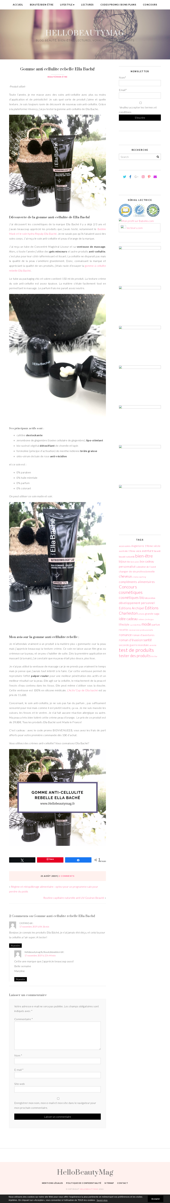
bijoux (123, 561)
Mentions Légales (52, 1183)
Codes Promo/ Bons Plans (118, 4)
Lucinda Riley (135, 625)
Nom (18, 1055)
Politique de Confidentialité (83, 1183)
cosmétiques (130, 592)
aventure (147, 551)
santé (147, 640)
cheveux (125, 576)
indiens (141, 619)
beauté (157, 551)
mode (146, 624)
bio (128, 561)
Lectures (87, 4)
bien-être (144, 556)
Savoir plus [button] (102, 1200)
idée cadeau (128, 619)
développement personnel (137, 603)
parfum (156, 624)
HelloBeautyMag (84, 32)
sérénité (152, 645)
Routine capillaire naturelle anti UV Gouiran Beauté (73, 897)
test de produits (136, 650)
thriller (154, 656)
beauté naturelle (127, 556)
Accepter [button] (155, 1199)
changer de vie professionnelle (137, 571)
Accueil (18, 4)
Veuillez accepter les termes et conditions (138, 110)
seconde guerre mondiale (134, 644)
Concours (150, 4)
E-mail (19, 1069)
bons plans (135, 562)
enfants (141, 614)
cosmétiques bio (131, 597)
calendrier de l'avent (146, 566)
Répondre (15, 945)
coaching (142, 577)
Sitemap (109, 1183)
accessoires (125, 546)
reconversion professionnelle (141, 630)
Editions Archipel (131, 608)
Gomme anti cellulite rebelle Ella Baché (57, 69)
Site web (19, 1083)
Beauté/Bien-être (41, 4)
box (142, 561)
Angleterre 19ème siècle (145, 545)
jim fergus (149, 619)
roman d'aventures (143, 635)
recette (123, 629)
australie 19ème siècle (130, 551)
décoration (150, 598)
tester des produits (135, 655)
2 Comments (66, 876)
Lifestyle (66, 4)
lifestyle (124, 624)
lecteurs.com (135, 228)
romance (125, 635)
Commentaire (23, 1019)
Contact (122, 1183)
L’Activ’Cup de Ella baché (82, 690)
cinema (135, 577)
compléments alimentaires (137, 582)
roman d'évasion (131, 640)
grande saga (152, 613)
